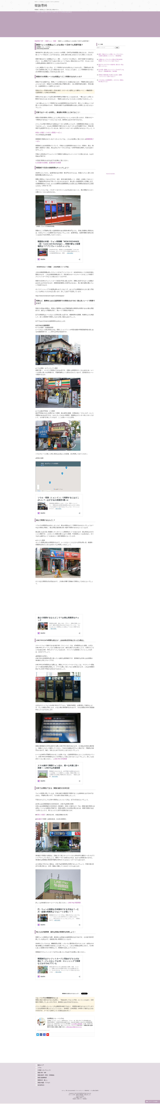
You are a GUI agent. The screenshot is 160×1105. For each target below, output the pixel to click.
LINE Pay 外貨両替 (74, 902)
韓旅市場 (87, 1090)
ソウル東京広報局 (94, 1090)
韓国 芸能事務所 (42, 1077)
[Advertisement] (80, 25)
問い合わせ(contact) (70, 1090)
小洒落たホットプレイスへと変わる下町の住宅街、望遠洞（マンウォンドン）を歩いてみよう (110, 60)
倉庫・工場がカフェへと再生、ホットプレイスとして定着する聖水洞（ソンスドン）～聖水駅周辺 (110, 55)
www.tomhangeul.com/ (43, 1030)
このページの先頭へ (153, 1101)
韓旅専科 (41, 5)
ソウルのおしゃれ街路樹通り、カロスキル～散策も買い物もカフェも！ (110, 80)
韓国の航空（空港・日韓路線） (46, 1075)
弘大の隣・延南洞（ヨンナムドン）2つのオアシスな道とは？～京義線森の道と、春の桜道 (111, 70)
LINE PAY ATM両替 (60, 759)
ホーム (63, 1090)
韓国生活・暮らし (43, 1080)
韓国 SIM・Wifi (42, 1072)
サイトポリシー (79, 1090)
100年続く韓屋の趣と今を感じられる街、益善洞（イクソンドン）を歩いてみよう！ (110, 75)
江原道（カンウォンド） (44, 1070)
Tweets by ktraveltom (110, 173)
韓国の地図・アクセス (44, 1082)
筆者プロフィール (77, 1027)
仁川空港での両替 (42, 163)
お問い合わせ (69, 1027)
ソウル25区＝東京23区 (76, 1023)
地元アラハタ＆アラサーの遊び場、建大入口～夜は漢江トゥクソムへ (110, 65)
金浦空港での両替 (55, 163)
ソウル (39, 1067)
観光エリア (41, 1065)
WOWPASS (41, 1085)
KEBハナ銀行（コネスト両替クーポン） (49, 132)
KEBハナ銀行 (40, 815)
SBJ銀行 (39, 819)
